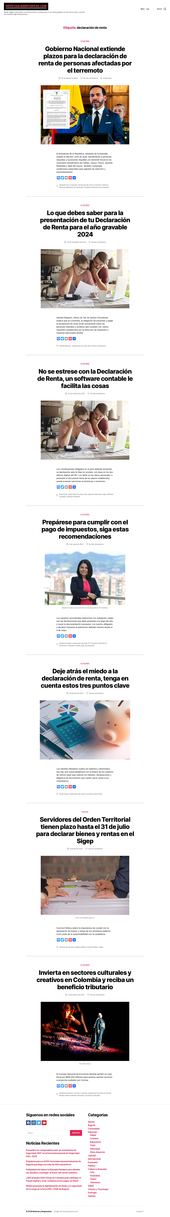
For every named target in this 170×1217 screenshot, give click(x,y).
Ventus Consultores (99, 346)
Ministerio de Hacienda (74, 187)
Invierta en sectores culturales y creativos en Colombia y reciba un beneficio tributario (85, 980)
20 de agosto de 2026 (69, 78)
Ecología (92, 1192)
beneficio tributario (66, 1093)
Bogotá (91, 1125)
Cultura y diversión (97, 1169)
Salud (91, 1186)
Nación (85, 812)
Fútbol (93, 1135)
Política (91, 1165)
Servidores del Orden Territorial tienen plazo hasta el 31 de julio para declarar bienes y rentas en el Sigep (85, 830)
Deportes (92, 1132)
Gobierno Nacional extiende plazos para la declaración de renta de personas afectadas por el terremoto (85, 59)
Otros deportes (97, 1152)
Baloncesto (95, 1142)
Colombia (83, 1093)
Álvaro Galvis (64, 794)
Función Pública (92, 947)
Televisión (95, 1182)
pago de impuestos (95, 494)
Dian (89, 346)
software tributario (73, 497)
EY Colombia (93, 643)
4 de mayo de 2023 (76, 544)
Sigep (101, 947)
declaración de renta (85, 185)
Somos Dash (97, 794)
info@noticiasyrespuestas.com (66, 1211)
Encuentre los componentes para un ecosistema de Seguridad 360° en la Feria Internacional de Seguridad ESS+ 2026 (52, 1153)
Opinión (91, 1196)
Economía (85, 41)
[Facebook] (28, 1122)
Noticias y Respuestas (42, 1211)
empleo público (80, 947)
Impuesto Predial (74, 646)
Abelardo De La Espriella (68, 185)
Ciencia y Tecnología (98, 1189)
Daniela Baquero (65, 346)
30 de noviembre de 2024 (76, 242)
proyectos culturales (92, 1095)
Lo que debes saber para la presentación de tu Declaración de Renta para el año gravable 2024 (85, 223)
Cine (92, 1172)
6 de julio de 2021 (76, 849)
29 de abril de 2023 (76, 693)
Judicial (92, 1155)
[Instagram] (33, 1122)
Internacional (94, 1159)
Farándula (95, 1175)
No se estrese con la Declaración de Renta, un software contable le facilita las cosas (85, 378)
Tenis (92, 1145)
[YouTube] (44, 1122)
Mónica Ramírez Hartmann (75, 1095)
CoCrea (76, 1093)
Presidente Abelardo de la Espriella (96, 187)
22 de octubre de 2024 (76, 394)
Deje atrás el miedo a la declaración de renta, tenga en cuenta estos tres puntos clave (85, 678)
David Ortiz (63, 494)
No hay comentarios (90, 78)
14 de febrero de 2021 (76, 995)
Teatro (93, 1179)
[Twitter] (38, 1122)
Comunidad (93, 1128)
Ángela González (65, 643)
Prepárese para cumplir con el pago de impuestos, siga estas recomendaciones (85, 529)
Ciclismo (94, 1138)
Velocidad (95, 1149)
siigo (104, 494)
